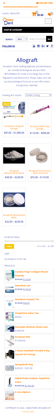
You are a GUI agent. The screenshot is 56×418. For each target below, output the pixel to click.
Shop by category (13, 29)
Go (49, 39)
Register (15, 13)
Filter (9, 246)
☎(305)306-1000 (44, 2)
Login (5, 13)
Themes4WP (28, 411)
